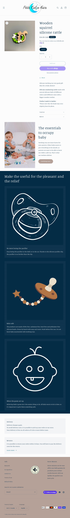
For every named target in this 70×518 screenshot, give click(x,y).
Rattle (44, 50)
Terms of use (8, 477)
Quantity (42, 53)
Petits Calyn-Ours (12, 514)
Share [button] (43, 77)
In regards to (8, 469)
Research (7, 465)
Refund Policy (9, 481)
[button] (4, 8)
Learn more (11, 450)
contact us (8, 473)
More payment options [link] (52, 72)
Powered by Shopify (22, 514)
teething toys (45, 161)
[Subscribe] (35, 492)
